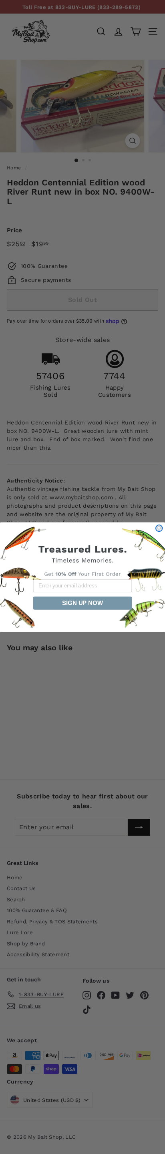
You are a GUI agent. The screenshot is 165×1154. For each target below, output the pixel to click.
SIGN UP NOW (82, 602)
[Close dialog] (159, 528)
